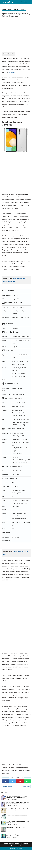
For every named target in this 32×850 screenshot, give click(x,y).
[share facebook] (5, 781)
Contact (11, 843)
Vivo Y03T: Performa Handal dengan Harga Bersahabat (17, 822)
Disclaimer (14, 845)
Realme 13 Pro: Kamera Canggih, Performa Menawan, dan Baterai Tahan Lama (17, 803)
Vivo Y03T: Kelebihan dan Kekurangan (16, 815)
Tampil (10, 54)
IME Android (19, 848)
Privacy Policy (24, 843)
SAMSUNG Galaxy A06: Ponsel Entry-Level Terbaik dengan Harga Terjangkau (17, 828)
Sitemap (17, 843)
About (5, 843)
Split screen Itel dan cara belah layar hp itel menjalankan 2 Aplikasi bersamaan (17, 796)
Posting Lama (26, 786)
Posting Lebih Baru (7, 786)
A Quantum (12, 72)
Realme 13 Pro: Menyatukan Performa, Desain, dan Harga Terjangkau (18, 809)
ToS (20, 845)
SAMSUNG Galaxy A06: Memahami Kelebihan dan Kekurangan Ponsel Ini (18, 834)
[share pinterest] (20, 781)
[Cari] (21, 1)
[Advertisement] (16, 35)
